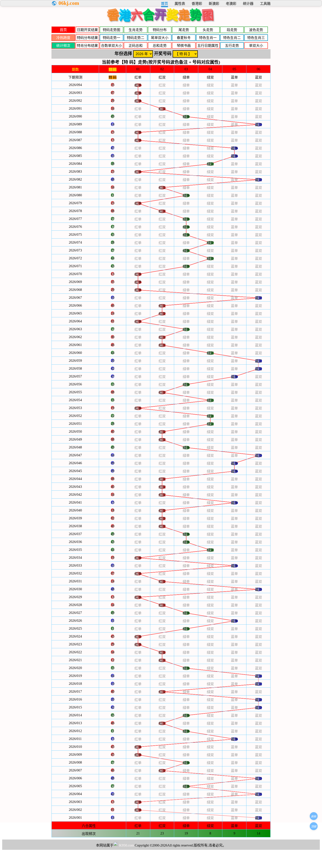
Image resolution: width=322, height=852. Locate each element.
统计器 (248, 3)
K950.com (126, 845)
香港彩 (197, 3)
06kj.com (68, 3)
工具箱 (265, 3)
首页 (164, 3)
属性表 (180, 3)
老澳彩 (231, 3)
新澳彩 (214, 3)
